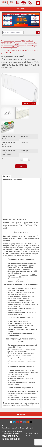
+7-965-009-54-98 (11, 439)
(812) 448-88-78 (10, 435)
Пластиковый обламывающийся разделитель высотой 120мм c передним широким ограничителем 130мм (19, 45)
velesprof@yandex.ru (14, 431)
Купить (21, 166)
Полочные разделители (12, 41)
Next (4, 19)
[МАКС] (11, 422)
